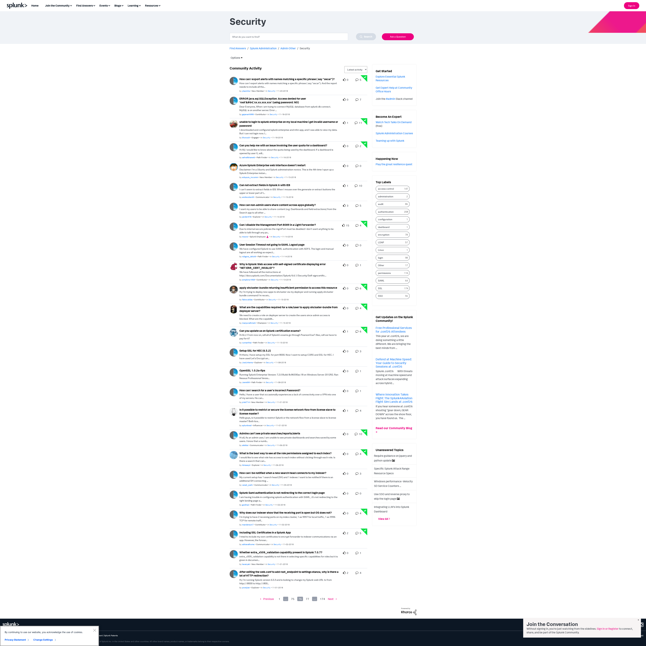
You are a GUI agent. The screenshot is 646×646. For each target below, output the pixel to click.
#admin (390, 98)
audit (380, 204)
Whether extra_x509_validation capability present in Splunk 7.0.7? (280, 552)
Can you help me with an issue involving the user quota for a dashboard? (283, 145)
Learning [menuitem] (133, 5)
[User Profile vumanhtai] (234, 332)
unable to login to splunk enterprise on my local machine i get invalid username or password (288, 123)
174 (322, 599)
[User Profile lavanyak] (234, 553)
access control (386, 188)
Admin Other (288, 48)
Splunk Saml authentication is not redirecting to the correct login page (282, 492)
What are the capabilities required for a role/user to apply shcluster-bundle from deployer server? (288, 309)
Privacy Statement (15, 639)
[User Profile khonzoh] (234, 123)
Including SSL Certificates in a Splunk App (265, 532)
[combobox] (303, 37)
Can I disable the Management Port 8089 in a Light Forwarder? (277, 224)
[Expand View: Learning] (139, 5)
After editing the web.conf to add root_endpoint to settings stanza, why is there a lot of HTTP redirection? (288, 573)
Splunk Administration (263, 48)
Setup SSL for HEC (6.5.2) (255, 350)
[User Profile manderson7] (234, 514)
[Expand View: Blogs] (122, 5)
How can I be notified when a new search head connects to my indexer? (282, 473)
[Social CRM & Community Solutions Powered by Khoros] (408, 611)
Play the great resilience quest (394, 164)
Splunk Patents (111, 635)
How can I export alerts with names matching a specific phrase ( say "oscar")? (287, 79)
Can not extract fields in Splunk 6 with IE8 (264, 185)
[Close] (94, 630)
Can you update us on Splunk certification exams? (270, 330)
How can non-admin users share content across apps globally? (277, 205)
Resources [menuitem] (151, 5)
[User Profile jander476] (234, 206)
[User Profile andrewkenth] (234, 186)
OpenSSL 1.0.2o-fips (252, 370)
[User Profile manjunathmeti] (234, 309)
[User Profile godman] (234, 494)
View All (383, 519)
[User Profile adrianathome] (234, 534)
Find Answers (238, 48)
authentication (386, 211)
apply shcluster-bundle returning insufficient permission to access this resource (288, 287)
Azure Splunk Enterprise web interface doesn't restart (272, 165)
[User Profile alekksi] (234, 435)
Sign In (631, 5)
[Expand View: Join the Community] (71, 5)
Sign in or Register (608, 628)
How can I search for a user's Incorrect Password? (269, 390)
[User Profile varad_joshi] (234, 474)
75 (292, 599)
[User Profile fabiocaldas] (234, 289)
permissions (384, 273)
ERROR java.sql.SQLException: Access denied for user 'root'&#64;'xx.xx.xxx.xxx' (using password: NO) (272, 100)
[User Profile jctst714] (234, 391)
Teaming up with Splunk (390, 140)
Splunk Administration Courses (394, 133)
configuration (385, 219)
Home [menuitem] (35, 5)
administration (385, 196)
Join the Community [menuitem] (57, 5)
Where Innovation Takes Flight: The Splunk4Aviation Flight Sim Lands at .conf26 (394, 397)
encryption (383, 234)
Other (381, 265)
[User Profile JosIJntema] (234, 352)
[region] (49, 636)
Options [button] (234, 57)
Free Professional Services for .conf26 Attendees (394, 329)
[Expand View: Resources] (159, 5)
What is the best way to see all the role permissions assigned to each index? (285, 453)
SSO (380, 295)
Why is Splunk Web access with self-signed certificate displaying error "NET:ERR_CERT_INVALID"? (282, 266)
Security (271, 91)
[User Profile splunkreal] (234, 411)
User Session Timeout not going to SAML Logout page (271, 244)
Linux (381, 249)
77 (307, 599)
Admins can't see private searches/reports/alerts (269, 433)
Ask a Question (398, 36)
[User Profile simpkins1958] (234, 266)
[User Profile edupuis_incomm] (234, 166)
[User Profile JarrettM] (234, 372)
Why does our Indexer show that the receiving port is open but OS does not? (285, 512)
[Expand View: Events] (109, 5)
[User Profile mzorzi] (234, 226)
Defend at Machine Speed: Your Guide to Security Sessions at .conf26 (394, 362)
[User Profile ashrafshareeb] (234, 147)
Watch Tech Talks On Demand (393, 122)
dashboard (383, 227)
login (380, 257)
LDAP (381, 242)
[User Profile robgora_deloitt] (234, 246)
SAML (381, 280)
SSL (380, 288)
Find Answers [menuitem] (84, 5)
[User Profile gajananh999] (234, 100)
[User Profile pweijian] (234, 573)
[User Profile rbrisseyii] (234, 454)
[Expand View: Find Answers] (94, 5)
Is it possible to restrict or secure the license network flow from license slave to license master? (287, 411)
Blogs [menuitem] (117, 5)
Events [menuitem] (103, 5)
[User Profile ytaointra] (234, 80)
